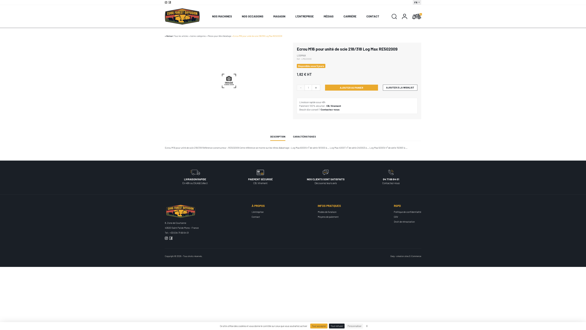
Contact (372, 16)
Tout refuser (337, 325)
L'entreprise (304, 16)
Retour (169, 36)
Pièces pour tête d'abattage (219, 36)
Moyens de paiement (328, 216)
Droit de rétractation (404, 221)
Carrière (350, 16)
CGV (396, 216)
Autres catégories (198, 36)
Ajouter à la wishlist (400, 87)
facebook (170, 239)
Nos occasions (252, 16)
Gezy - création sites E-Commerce (405, 256)
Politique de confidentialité (407, 211)
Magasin (279, 16)
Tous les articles (181, 36)
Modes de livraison (327, 211)
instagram (166, 239)
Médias (329, 16)
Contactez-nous (330, 109)
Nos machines (222, 16)
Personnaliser (355, 325)
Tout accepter (319, 325)
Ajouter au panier (351, 87)
